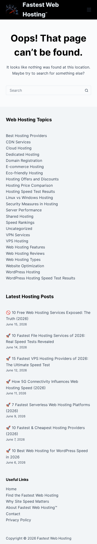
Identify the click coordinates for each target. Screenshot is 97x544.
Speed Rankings (20, 222)
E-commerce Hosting (25, 166)
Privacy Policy (18, 519)
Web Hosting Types (23, 259)
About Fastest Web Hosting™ (31, 507)
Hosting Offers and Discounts (32, 179)
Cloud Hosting (19, 148)
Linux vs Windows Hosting (29, 197)
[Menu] (89, 10)
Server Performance (24, 210)
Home (11, 489)
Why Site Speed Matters (27, 501)
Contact (13, 513)
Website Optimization (25, 265)
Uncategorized (19, 228)
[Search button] (86, 90)
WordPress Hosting (23, 272)
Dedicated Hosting (22, 154)
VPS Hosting (17, 241)
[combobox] (44, 90)
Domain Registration (24, 160)
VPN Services (18, 234)
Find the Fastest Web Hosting (32, 495)
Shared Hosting (19, 216)
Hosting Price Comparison (29, 185)
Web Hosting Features (25, 247)
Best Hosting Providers (26, 135)
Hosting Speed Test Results (30, 191)
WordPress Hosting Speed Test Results (40, 278)
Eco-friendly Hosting (24, 173)
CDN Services (18, 142)
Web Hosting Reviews (25, 253)
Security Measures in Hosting (32, 204)
